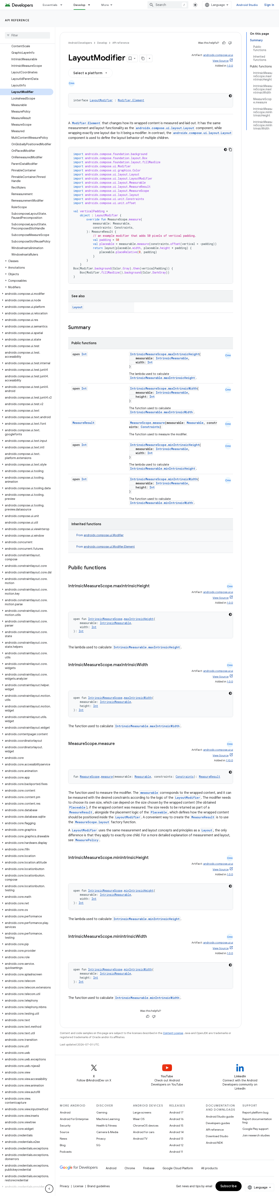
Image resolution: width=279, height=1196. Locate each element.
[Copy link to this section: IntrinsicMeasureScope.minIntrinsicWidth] (151, 936)
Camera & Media (107, 1132)
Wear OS (139, 1119)
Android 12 (176, 1145)
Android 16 (176, 1119)
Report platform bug (255, 1112)
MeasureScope (140, 423)
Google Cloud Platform (178, 1168)
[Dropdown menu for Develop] (90, 5)
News (63, 1138)
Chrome (130, 1168)
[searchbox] (27, 35)
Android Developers (80, 43)
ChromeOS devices (145, 1125)
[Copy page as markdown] (143, 58)
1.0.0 (230, 65)
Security (65, 1125)
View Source (221, 61)
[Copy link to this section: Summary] (94, 327)
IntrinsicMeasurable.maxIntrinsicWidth (161, 412)
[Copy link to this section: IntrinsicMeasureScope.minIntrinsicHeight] (152, 857)
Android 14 (176, 1132)
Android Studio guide (220, 1116)
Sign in (269, 5)
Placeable (77, 807)
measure (159, 423)
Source (64, 1132)
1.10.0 (229, 760)
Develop (80, 5)
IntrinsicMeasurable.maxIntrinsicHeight (162, 378)
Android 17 (176, 1112)
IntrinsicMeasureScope (148, 354)
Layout (78, 307)
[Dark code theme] (230, 95)
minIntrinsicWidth (182, 479)
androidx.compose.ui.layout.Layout (165, 128)
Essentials (50, 5)
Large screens (142, 1112)
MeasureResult (83, 423)
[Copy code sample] (230, 149)
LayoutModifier (101, 100)
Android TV (140, 1138)
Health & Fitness (106, 1125)
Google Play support (255, 1129)
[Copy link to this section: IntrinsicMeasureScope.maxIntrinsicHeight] (154, 586)
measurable (149, 793)
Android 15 (176, 1125)
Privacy (101, 1138)
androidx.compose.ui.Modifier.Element (109, 546)
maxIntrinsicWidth (182, 388)
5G (98, 1145)
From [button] (100, 535)
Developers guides (218, 1123)
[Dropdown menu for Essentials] (63, 5)
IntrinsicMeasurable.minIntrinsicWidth (161, 503)
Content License (173, 1033)
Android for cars (143, 1132)
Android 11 (176, 1152)
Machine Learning (108, 1119)
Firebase (148, 1168)
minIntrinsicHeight (183, 445)
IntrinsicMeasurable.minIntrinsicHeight (162, 468)
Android (65, 1112)
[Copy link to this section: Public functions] (111, 568)
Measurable (195, 423)
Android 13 (176, 1138)
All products (209, 1168)
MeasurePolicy (86, 840)
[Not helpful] (230, 43)
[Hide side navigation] (49, 1189)
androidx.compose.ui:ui (218, 55)
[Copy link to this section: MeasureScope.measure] (119, 743)
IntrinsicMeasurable (172, 358)
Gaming (101, 1112)
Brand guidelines (98, 1186)
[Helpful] (224, 43)
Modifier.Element (131, 100)
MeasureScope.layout (92, 822)
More (105, 5)
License (78, 1186)
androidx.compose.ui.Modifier (104, 535)
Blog (63, 1145)
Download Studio (217, 1136)
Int (84, 354)
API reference (17, 20)
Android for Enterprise (74, 1119)
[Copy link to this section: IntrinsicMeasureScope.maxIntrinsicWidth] (152, 665)
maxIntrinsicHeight (183, 354)
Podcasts (65, 1152)
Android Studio (247, 5)
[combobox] (167, 5)
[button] (26, 261)
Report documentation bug (257, 1120)
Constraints (150, 427)
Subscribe (228, 1186)
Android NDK (214, 1143)
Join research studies (256, 1135)
